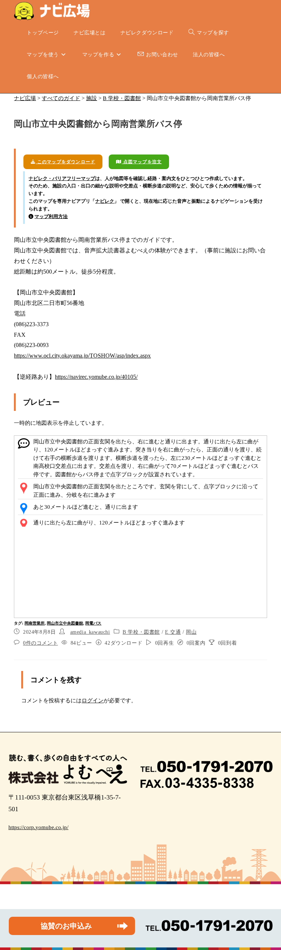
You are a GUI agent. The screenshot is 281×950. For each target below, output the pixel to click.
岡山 (191, 632)
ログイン (93, 700)
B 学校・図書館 (141, 632)
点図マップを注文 (141, 161)
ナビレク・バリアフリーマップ (62, 178)
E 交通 (173, 632)
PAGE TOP (268, 915)
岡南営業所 (35, 623)
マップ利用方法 (51, 216)
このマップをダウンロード (65, 161)
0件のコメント (40, 643)
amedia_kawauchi (90, 632)
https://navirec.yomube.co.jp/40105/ (96, 377)
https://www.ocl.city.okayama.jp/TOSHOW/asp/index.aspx (82, 355)
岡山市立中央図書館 (65, 623)
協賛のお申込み (66, 926)
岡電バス (93, 623)
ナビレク (104, 201)
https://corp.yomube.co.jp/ (38, 827)
